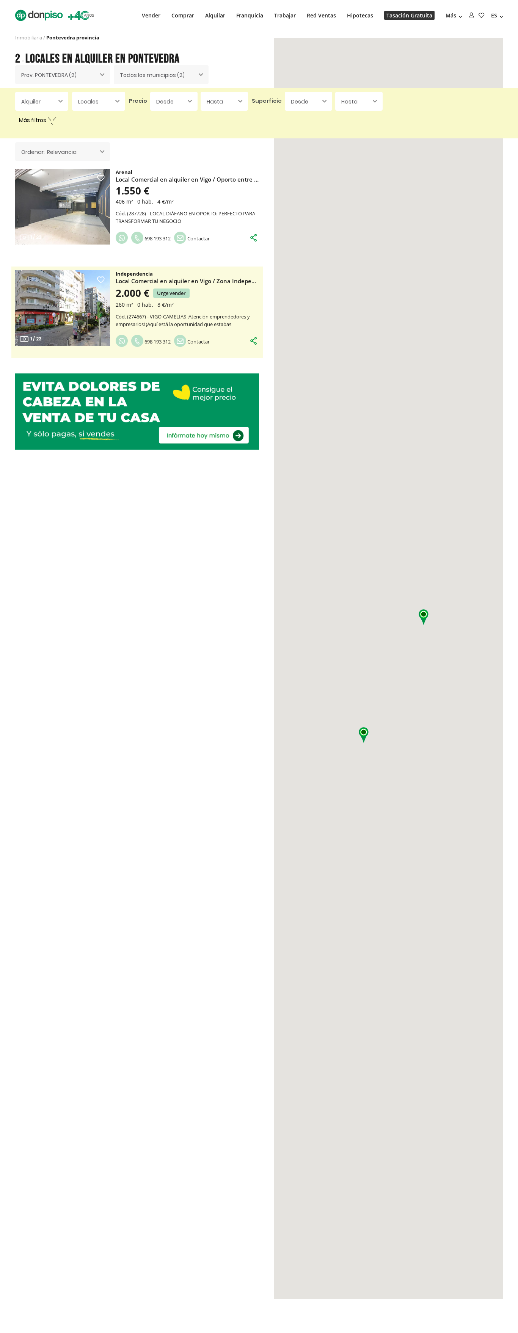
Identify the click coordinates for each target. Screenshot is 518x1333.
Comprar (182, 15)
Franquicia (249, 15)
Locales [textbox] (88, 101)
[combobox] (62, 74)
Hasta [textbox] (215, 101)
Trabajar (285, 15)
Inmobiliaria (28, 37)
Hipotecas (360, 15)
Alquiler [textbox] (31, 101)
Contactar (198, 238)
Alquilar (215, 15)
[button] (424, 617)
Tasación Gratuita (409, 15)
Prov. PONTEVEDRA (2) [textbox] (49, 75)
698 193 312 (157, 238)
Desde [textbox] (165, 101)
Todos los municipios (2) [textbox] (152, 75)
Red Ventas (321, 15)
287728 (136, 213)
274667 (136, 316)
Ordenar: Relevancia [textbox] (49, 152)
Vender (151, 15)
